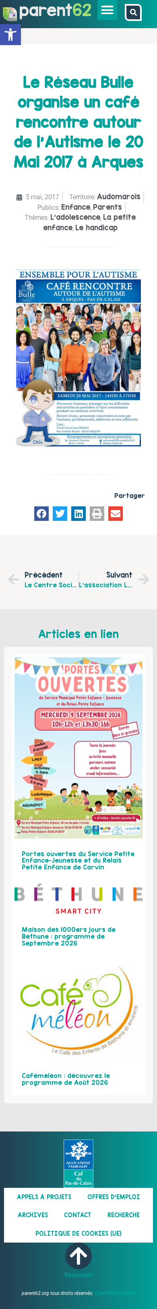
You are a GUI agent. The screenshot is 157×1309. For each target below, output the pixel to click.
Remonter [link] (78, 1275)
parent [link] (45, 9)
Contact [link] (77, 1215)
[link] (10, 34)
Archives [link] (33, 1215)
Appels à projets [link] (44, 1196)
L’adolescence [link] (75, 217)
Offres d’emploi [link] (113, 1196)
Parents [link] (107, 207)
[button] (107, 10)
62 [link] (81, 9)
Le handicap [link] (96, 227)
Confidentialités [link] (115, 1293)
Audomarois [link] (118, 196)
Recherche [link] (123, 1215)
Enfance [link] (75, 207)
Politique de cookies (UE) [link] (78, 1233)
